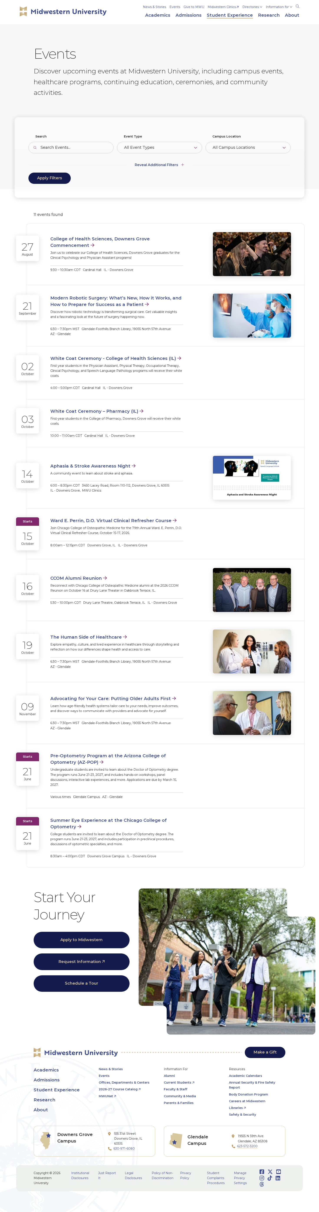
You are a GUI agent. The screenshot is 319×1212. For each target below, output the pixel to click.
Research (44, 1099)
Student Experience (57, 1089)
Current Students (177, 1082)
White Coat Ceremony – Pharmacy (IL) (94, 411)
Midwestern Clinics (222, 6)
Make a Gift (265, 1052)
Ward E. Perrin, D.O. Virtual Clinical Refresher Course (110, 520)
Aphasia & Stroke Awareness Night (90, 466)
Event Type (133, 136)
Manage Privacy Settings (240, 1178)
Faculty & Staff (175, 1089)
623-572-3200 (247, 1146)
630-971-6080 (124, 1149)
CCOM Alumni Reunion (76, 578)
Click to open (252, 13)
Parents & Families (179, 1103)
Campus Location (226, 136)
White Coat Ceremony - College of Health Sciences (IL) (113, 358)
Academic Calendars (245, 1076)
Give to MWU (194, 6)
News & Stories (154, 6)
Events (174, 6)
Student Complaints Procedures (216, 1178)
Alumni (169, 1076)
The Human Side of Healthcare (86, 637)
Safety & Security (242, 1115)
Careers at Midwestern (247, 1101)
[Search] (297, 6)
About (41, 1109)
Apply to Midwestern (81, 939)
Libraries (236, 1108)
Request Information (79, 961)
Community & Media (180, 1096)
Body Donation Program (248, 1094)
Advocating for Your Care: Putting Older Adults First (110, 698)
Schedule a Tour (81, 983)
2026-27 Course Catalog (118, 1089)
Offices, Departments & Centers (124, 1082)
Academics (46, 1070)
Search (41, 136)
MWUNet (106, 1096)
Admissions (47, 1080)
